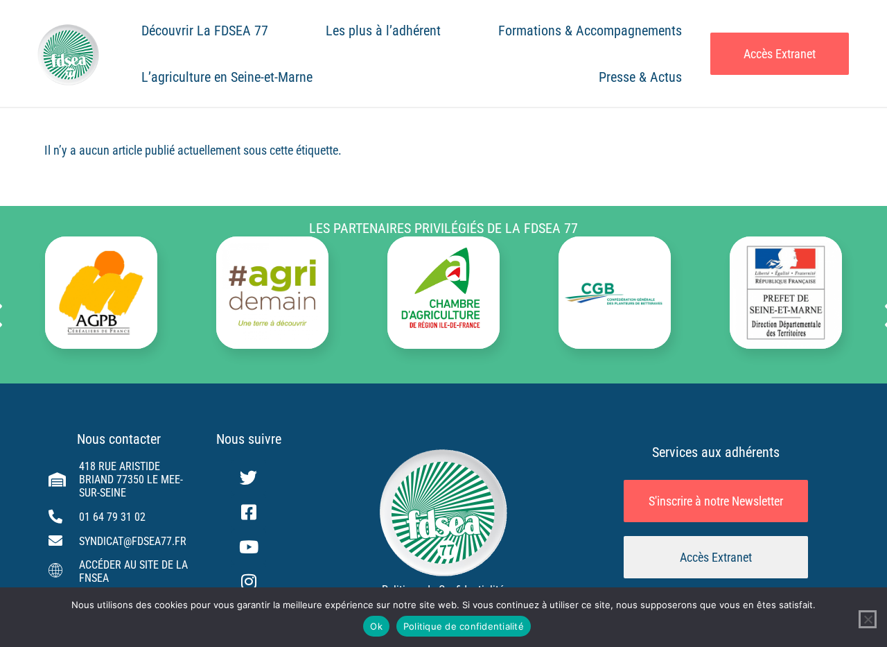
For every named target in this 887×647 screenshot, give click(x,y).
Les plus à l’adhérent (383, 30)
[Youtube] (248, 546)
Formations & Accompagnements (590, 30)
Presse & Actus (640, 77)
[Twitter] (248, 477)
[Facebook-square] (248, 511)
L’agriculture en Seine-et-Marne (227, 77)
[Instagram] (248, 581)
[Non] (868, 619)
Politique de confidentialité (463, 626)
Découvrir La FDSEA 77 (204, 30)
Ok (376, 626)
